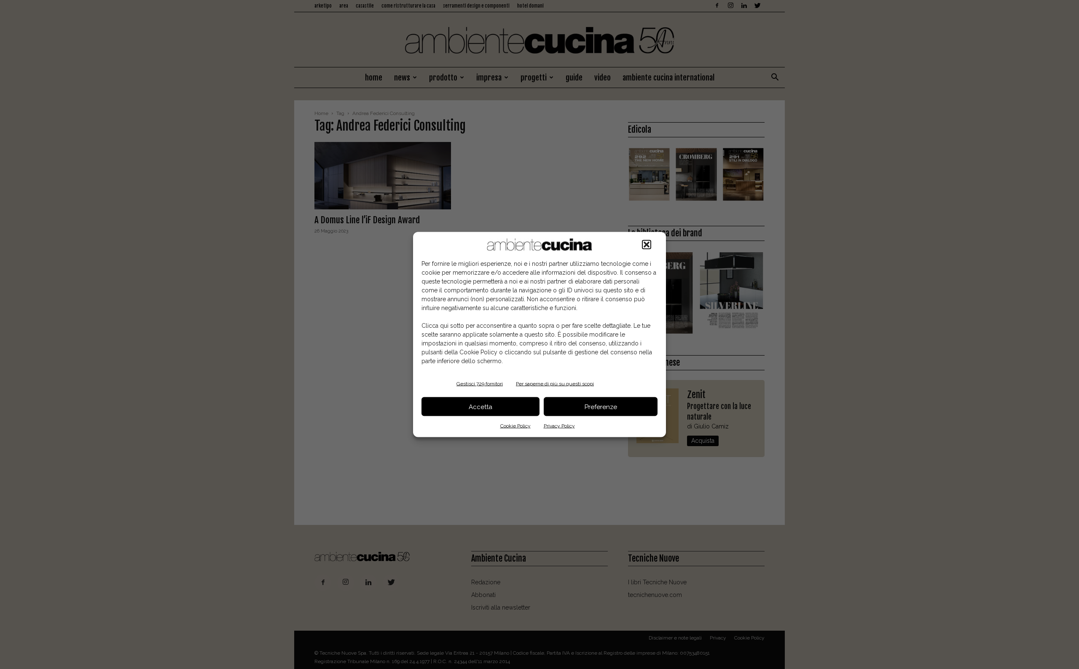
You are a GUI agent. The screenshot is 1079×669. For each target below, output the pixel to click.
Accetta (480, 406)
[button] (646, 245)
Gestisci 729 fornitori (479, 384)
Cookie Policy (515, 426)
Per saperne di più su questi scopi (555, 384)
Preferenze (601, 406)
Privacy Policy (559, 426)
